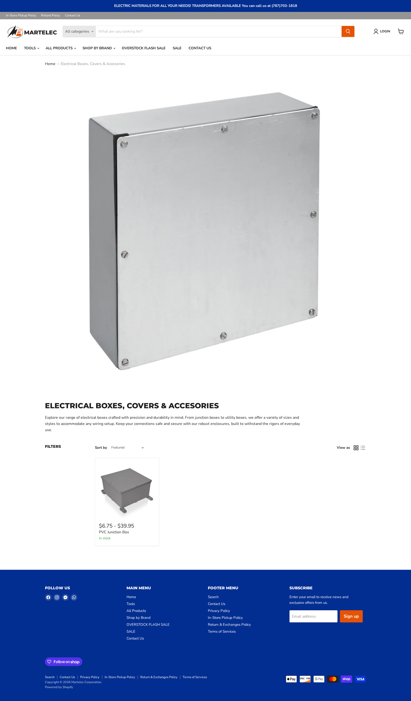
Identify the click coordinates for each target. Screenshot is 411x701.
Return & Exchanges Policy (229, 624)
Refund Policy (50, 15)
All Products (59, 48)
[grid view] (356, 447)
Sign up (351, 616)
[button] (382, 31)
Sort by (101, 448)
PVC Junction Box (114, 532)
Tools (30, 48)
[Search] (348, 31)
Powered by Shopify (59, 687)
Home (11, 48)
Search (213, 597)
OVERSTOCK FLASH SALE (144, 48)
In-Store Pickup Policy (21, 15)
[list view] (362, 447)
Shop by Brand (98, 48)
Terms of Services (222, 631)
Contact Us (72, 15)
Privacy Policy (219, 610)
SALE (177, 48)
